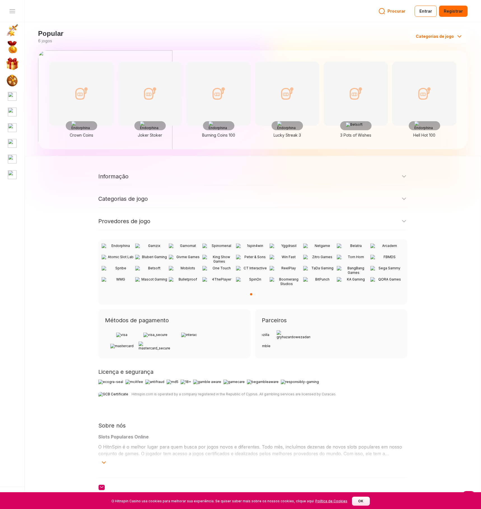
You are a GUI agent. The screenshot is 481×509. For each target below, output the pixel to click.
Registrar (453, 11)
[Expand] (103, 462)
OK (360, 501)
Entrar (425, 11)
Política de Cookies (331, 501)
